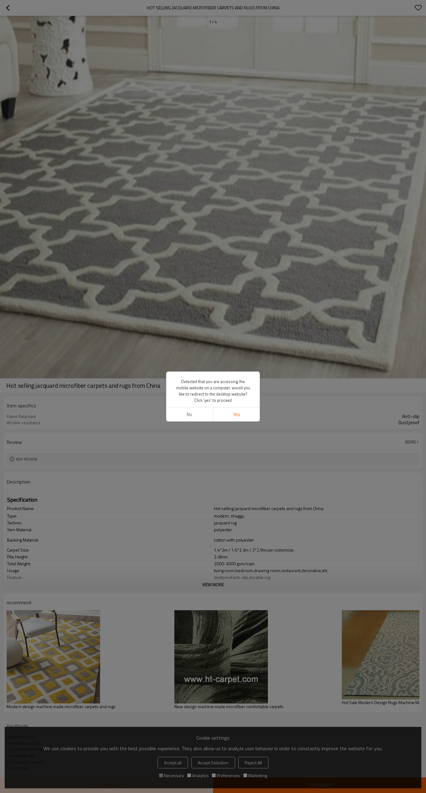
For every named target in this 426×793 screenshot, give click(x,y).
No (189, 414)
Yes (236, 414)
